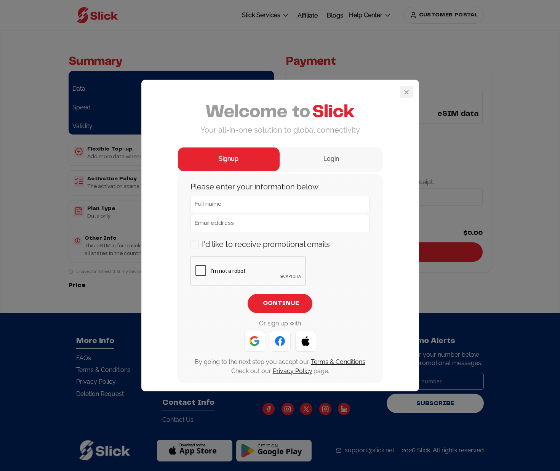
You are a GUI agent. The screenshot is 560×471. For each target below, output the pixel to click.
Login (331, 158)
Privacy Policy (292, 371)
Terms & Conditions (338, 361)
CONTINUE (281, 303)
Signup (228, 158)
